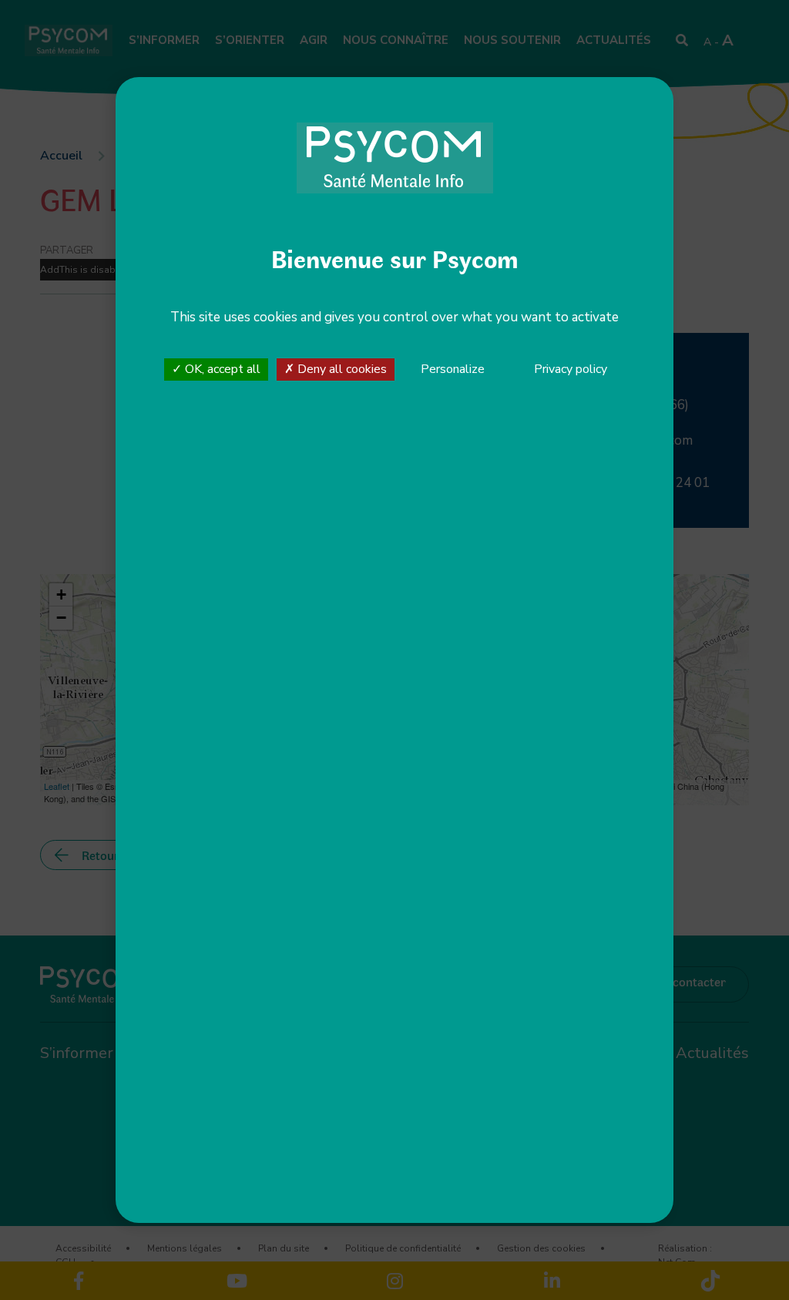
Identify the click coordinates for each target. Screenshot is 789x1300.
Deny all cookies (340, 369)
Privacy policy (570, 369)
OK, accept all (221, 369)
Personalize (453, 370)
